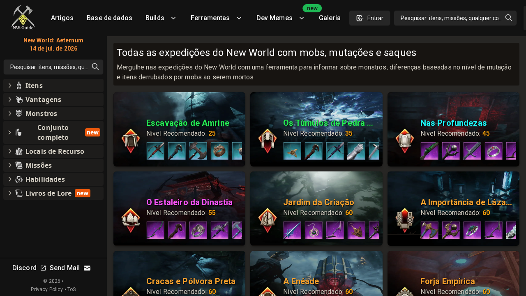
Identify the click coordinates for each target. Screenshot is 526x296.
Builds (154, 18)
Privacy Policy (47, 289)
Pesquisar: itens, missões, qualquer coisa (453, 18)
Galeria (330, 18)
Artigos (62, 18)
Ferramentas (210, 18)
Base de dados (109, 18)
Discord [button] (24, 268)
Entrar (375, 18)
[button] (53, 85)
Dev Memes (284, 15)
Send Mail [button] (65, 268)
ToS (71, 289)
